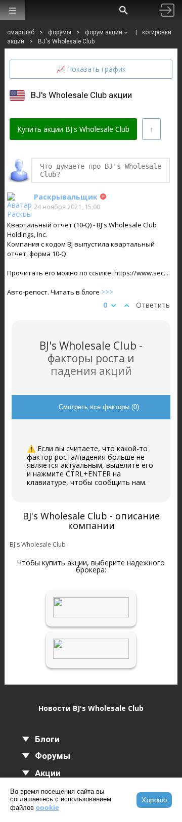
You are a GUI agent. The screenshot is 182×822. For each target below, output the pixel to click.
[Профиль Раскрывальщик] (19, 204)
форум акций (103, 32)
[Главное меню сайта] (13, 10)
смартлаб (20, 32)
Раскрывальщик (66, 197)
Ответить (153, 305)
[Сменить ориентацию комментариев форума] (151, 128)
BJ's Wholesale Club (66, 41)
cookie (47, 807)
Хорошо (154, 800)
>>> (107, 292)
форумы (59, 32)
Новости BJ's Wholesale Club (91, 708)
